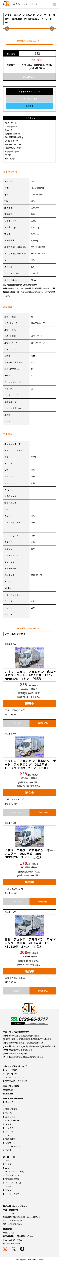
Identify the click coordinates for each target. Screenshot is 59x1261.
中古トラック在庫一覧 (13, 1098)
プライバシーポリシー (15, 1077)
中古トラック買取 (11, 1086)
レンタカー (8, 1093)
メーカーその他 (12, 1193)
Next (52, 28)
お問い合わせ (11, 1073)
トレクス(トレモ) (13, 1182)
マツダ (8, 1190)
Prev (7, 28)
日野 (7, 1160)
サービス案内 (11, 1069)
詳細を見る (43, 723)
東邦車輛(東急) (12, 1179)
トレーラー (10, 1131)
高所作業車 (10, 1139)
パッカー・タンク (13, 1146)
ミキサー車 (10, 1142)
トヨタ (8, 1186)
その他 (8, 1150)
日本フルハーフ (12, 1175)
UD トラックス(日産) (14, 1171)
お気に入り (16, 723)
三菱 (7, 1167)
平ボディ (9, 1113)
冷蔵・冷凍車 (11, 1109)
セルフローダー (12, 1120)
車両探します (9, 1089)
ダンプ (8, 1124)
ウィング (9, 1101)
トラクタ (9, 1127)
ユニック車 (10, 1116)
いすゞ (8, 1164)
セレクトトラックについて (15, 1066)
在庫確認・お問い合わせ (28, 41)
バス (7, 1135)
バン (7, 1105)
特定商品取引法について (16, 1081)
